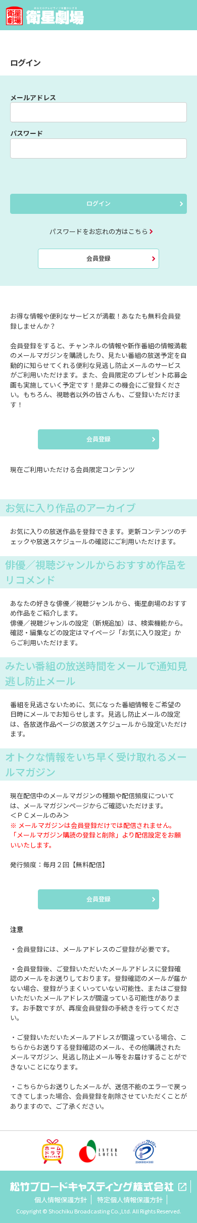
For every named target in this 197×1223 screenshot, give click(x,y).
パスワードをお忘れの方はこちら (99, 231)
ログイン (98, 203)
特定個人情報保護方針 (130, 1199)
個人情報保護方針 (60, 1199)
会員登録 (98, 258)
